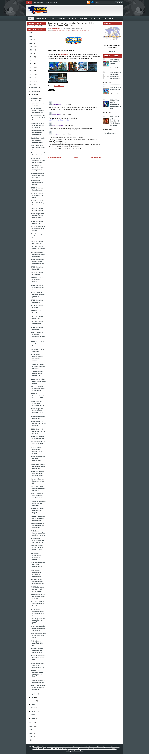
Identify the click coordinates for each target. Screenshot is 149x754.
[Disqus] (74, 126)
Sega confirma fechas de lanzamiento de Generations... (37, 525)
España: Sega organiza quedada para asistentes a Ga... (38, 140)
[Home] (36, 13)
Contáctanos (41, 18)
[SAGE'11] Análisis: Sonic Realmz (37, 323)
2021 (31, 50)
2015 (31, 71)
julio (32, 697)
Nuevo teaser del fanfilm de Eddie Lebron (37, 183)
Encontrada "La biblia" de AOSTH (38, 350)
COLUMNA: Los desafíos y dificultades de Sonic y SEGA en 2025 (115, 104)
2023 (31, 43)
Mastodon (102, 18)
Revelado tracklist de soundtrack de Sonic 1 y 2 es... (38, 103)
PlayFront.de (63, 54)
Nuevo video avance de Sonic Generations (38, 154)
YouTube (52, 18)
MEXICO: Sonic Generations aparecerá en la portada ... (36, 450)
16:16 (62, 28)
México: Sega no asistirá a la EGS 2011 (37, 643)
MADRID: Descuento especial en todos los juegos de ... (37, 589)
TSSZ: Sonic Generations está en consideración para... (38, 533)
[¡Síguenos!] (92, 3)
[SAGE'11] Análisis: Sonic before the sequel (37, 195)
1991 (31, 740)
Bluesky (112, 18)
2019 (31, 57)
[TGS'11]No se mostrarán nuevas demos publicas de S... (37, 612)
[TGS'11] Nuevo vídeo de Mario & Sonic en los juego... (38, 431)
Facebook (72, 18)
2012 (31, 81)
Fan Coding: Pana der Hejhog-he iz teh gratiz (37, 621)
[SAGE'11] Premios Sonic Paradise (37, 189)
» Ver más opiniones (109, 133)
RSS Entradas (38, 2)
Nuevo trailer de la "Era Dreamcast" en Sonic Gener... (38, 118)
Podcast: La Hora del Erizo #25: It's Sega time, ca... (37, 203)
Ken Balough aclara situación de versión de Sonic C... (38, 254)
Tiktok (93, 18)
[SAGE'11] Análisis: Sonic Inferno (37, 312)
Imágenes (56, 30)
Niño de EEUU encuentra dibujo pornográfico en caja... (37, 674)
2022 (31, 46)
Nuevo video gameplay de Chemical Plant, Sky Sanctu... (38, 175)
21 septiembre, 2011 (55, 28)
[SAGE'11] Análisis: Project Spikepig (37, 209)
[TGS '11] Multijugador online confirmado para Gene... (38, 687)
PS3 (60, 30)
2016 (31, 67)
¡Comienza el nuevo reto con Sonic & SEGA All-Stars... (37, 548)
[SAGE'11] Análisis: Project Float (37, 273)
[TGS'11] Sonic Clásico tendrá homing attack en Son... (38, 381)
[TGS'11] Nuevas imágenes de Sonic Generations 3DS (37, 396)
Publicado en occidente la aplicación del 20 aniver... (38, 635)
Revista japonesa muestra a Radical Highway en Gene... (37, 110)
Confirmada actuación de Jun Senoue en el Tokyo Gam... (38, 628)
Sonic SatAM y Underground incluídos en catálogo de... (36, 573)
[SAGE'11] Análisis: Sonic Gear (37, 328)
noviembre (34, 91)
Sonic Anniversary (67, 30)
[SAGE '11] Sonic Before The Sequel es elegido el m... (37, 168)
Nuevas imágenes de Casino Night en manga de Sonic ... (37, 473)
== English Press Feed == (74, 751)
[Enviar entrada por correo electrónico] (81, 28)
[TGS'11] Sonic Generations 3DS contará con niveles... (37, 358)
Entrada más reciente (54, 157)
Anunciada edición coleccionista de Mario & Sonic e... (37, 374)
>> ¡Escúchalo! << (112, 51)
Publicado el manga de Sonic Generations (38, 681)
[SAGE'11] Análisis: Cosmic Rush (37, 222)
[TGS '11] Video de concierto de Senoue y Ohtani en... (38, 295)
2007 (31, 733)
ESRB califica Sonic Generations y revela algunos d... (38, 488)
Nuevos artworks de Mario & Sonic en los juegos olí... (38, 424)
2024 (31, 39)
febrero (33, 715)
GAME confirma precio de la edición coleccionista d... (38, 565)
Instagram (83, 18)
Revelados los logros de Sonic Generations (37, 236)
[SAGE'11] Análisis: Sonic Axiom (37, 301)
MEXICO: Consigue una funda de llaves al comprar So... (37, 388)
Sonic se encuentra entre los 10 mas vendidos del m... (37, 496)
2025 (31, 36)
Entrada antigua (96, 157)
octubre (33, 94)
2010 (31, 723)
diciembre (34, 88)
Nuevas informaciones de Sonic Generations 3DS (38, 459)
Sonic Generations (78, 30)
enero (33, 718)
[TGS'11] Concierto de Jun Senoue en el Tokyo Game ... (37, 344)
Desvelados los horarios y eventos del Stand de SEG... (38, 540)
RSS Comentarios (51, 2)
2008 (31, 729)
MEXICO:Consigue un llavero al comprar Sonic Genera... (38, 518)
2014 (31, 74)
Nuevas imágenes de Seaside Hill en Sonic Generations (37, 262)
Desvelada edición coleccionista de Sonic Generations (37, 581)
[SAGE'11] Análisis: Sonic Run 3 (37, 306)
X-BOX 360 (87, 30)
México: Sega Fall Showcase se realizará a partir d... (38, 403)
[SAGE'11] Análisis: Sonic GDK (37, 268)
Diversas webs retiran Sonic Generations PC (37, 481)
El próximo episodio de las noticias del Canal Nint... (38, 503)
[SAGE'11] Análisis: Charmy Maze (37, 317)
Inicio (29, 2)
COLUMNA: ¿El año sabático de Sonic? (115, 62)
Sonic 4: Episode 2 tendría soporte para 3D (38, 147)
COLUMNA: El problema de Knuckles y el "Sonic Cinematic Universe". (115, 121)
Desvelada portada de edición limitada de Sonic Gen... (37, 604)
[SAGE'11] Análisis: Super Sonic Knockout (37, 280)
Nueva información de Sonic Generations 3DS (38, 658)
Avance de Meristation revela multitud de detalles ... (38, 228)
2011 (31, 85)
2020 (31, 53)
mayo (33, 704)
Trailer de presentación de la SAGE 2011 (38, 443)
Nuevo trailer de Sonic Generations (38, 417)
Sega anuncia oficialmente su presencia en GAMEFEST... (36, 556)
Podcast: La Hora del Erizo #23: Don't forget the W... (37, 511)
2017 (31, 64)
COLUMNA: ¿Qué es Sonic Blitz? (115, 88)
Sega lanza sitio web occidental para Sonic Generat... (37, 133)
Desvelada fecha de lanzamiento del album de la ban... (37, 650)
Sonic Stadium (59, 86)
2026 (31, 33)
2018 (31, 60)
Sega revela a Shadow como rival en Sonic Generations (38, 466)
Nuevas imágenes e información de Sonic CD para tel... (38, 411)
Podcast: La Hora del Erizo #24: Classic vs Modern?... (38, 366)
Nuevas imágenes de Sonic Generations (37, 437)
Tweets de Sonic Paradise (35, 26)
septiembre (35, 98)
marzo (33, 711)
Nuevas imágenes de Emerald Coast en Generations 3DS (37, 216)
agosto (33, 694)
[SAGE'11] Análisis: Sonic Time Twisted (38, 248)
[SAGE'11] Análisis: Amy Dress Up (37, 242)
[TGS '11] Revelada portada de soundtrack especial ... (38, 335)
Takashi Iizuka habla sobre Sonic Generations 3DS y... (38, 665)
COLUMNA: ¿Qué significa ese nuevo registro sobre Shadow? (115, 76)
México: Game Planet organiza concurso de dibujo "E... (37, 125)
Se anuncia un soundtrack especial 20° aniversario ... (38, 160)
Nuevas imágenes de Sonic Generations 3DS (37, 287)
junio (33, 701)
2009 (31, 726)
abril (32, 708)
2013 (31, 78)
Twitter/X (62, 18)
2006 (31, 736)
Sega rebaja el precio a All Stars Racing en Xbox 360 (38, 596)
